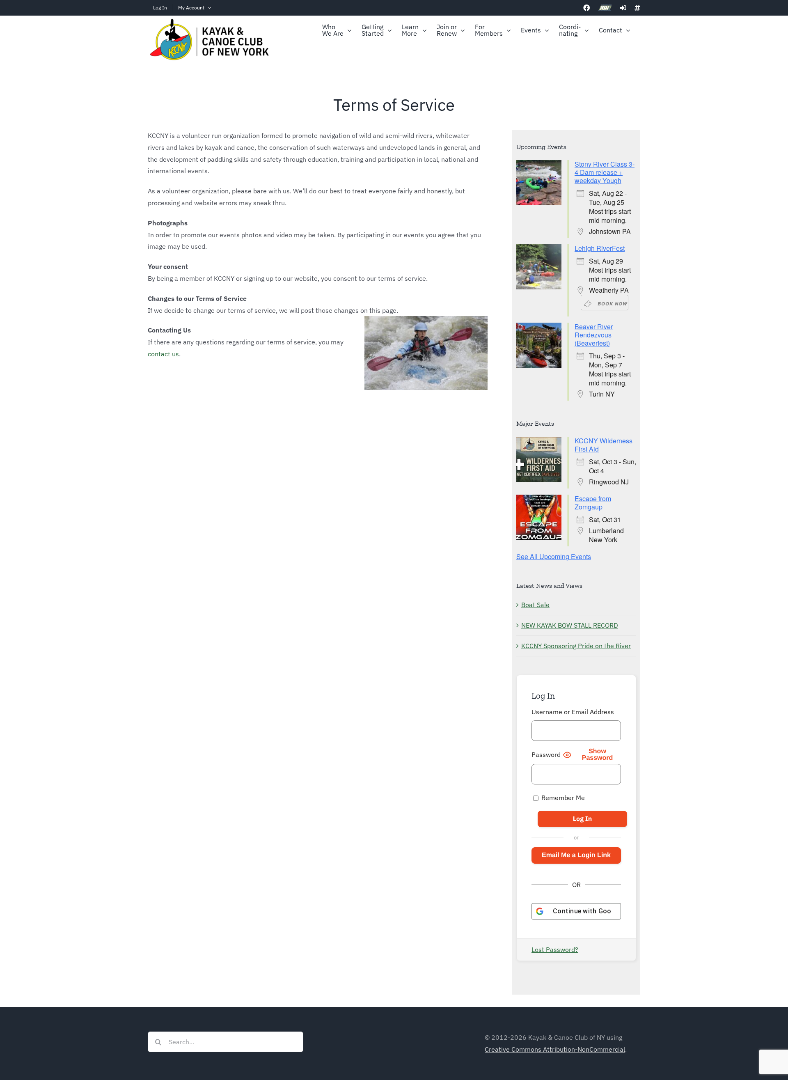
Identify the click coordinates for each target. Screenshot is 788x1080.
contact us (163, 354)
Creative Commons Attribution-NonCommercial (555, 1049)
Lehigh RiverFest (600, 248)
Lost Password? (554, 949)
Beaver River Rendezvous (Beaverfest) (594, 335)
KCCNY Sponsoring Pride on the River (576, 646)
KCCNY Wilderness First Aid (603, 445)
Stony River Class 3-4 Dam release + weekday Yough (605, 172)
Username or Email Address (572, 712)
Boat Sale (535, 605)
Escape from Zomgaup (593, 502)
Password (546, 754)
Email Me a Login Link (576, 855)
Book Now (612, 303)
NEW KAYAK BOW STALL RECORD (569, 625)
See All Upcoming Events (553, 556)
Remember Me (562, 797)
